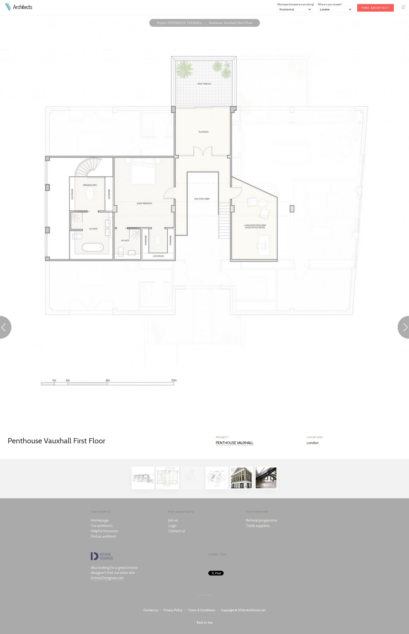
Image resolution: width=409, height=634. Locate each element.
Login (172, 526)
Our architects (102, 526)
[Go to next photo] (403, 328)
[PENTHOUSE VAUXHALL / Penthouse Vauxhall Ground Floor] (167, 488)
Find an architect (103, 536)
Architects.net (256, 610)
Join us (173, 520)
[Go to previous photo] (5, 328)
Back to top (205, 622)
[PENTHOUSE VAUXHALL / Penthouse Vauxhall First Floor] (192, 488)
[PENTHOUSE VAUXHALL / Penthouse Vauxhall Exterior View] (241, 488)
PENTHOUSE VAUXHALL (234, 443)
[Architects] (8, 9)
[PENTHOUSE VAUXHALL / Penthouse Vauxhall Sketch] (143, 488)
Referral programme (261, 520)
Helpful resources (104, 531)
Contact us (176, 531)
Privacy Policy (173, 610)
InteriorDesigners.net (107, 578)
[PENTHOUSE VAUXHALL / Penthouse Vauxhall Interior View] (266, 488)
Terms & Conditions (201, 610)
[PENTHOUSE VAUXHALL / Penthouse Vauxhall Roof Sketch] (216, 488)
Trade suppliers (258, 526)
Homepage (100, 520)
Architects (22, 7)
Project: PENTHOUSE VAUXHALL (179, 23)
